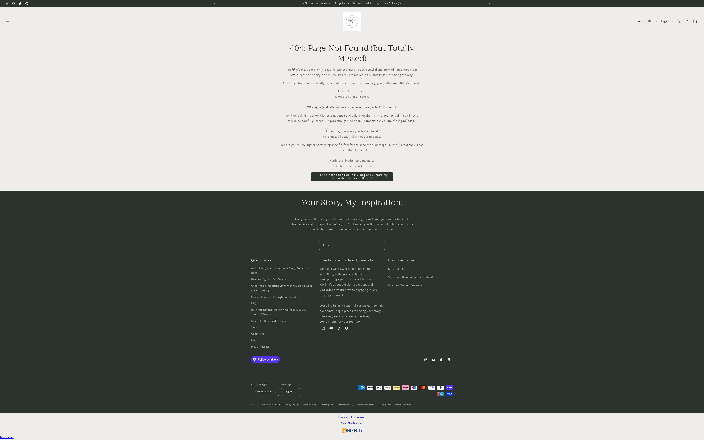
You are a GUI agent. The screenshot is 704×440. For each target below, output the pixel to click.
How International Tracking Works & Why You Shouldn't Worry (278, 312)
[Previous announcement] (215, 3)
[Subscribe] (381, 245)
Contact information (366, 405)
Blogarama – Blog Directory (352, 417)
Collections (258, 333)
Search (255, 327)
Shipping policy (345, 405)
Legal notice (385, 405)
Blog (253, 340)
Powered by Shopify (289, 405)
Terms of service (403, 405)
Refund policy (310, 405)
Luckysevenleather (269, 405)
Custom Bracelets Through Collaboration (275, 297)
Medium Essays (260, 346)
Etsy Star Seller (401, 260)
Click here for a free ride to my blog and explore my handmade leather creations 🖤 (352, 176)
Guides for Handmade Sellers (268, 321)
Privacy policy (327, 405)
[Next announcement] (489, 3)
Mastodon (7, 437)
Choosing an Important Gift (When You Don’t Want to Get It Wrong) (281, 288)
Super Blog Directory (352, 423)
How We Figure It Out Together (269, 279)
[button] (8, 21)
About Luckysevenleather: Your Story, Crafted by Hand (280, 270)
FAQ (253, 303)
